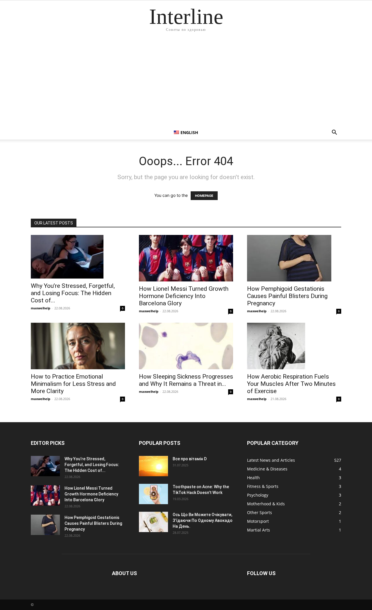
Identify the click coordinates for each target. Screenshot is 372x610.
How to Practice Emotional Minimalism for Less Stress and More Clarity (73, 384)
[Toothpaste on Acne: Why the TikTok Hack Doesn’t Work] (153, 494)
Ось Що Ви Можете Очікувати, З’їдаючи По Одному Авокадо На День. (203, 520)
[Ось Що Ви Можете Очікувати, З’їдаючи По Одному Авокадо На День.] (153, 522)
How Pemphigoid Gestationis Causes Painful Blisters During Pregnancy (287, 296)
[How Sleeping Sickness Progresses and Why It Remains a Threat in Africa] (186, 346)
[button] (334, 133)
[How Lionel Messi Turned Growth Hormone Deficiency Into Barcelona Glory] (186, 258)
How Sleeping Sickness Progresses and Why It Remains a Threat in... (186, 380)
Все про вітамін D (190, 458)
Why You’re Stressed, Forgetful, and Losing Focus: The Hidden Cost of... (73, 293)
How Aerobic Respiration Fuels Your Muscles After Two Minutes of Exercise (291, 384)
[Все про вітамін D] (153, 466)
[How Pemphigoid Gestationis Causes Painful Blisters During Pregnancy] (294, 258)
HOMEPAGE (204, 196)
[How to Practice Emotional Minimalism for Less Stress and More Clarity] (78, 346)
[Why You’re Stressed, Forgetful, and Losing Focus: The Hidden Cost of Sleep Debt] (78, 257)
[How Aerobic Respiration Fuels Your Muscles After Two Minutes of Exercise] (294, 346)
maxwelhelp (40, 308)
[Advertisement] (186, 82)
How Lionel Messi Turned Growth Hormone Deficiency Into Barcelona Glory (183, 296)
